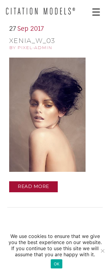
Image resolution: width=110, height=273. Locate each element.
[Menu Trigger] (91, 12)
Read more (33, 186)
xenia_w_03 (32, 40)
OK (57, 263)
